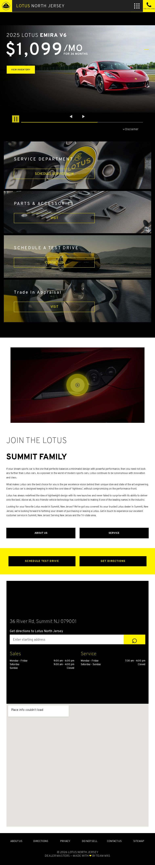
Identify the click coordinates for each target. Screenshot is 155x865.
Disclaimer (131, 129)
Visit (54, 218)
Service (114, 533)
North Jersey (40, 5)
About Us (41, 533)
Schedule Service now (54, 174)
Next (84, 116)
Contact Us (54, 262)
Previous (71, 116)
